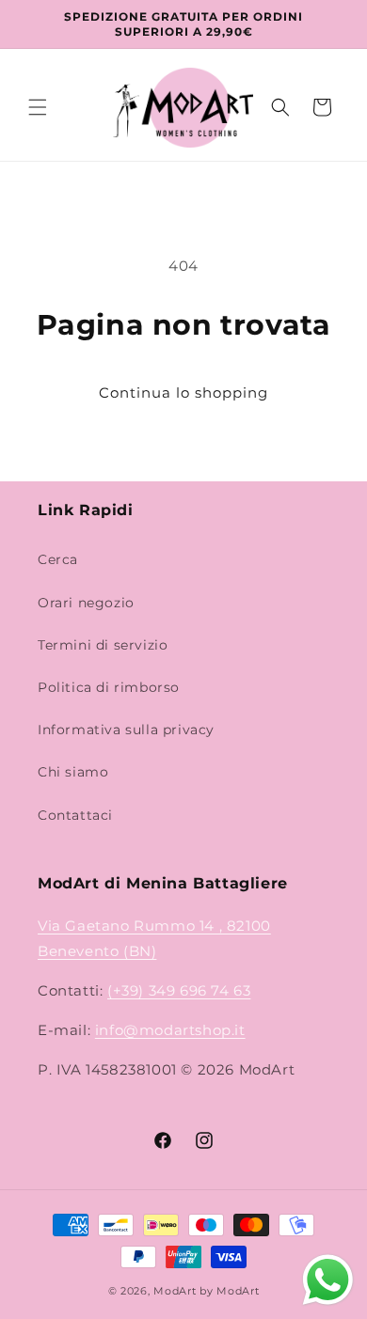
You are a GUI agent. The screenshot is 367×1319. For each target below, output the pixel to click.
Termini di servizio (103, 644)
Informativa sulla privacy (126, 729)
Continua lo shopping (183, 392)
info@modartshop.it (170, 1030)
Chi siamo (73, 771)
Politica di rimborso (109, 687)
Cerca (58, 559)
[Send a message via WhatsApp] (328, 1280)
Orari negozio (86, 602)
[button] (37, 107)
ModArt (174, 1290)
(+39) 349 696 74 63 (178, 990)
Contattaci (75, 815)
